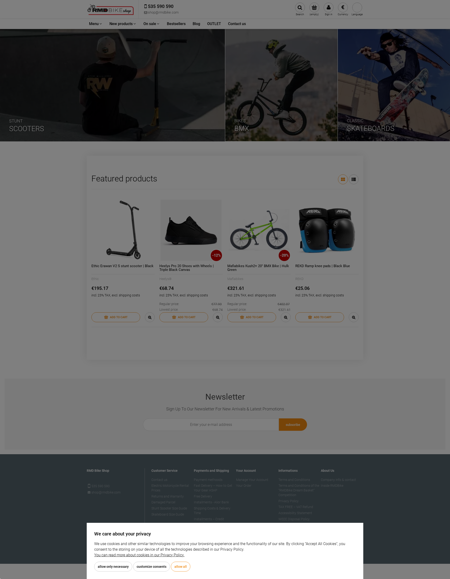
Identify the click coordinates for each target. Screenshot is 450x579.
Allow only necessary (113, 566)
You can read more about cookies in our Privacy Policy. (139, 555)
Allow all (180, 566)
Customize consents (151, 566)
